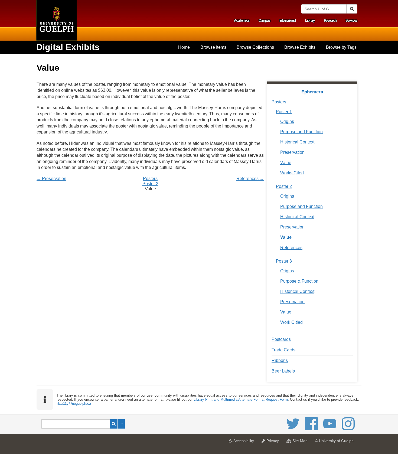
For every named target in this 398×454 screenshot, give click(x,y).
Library (310, 20)
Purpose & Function (299, 281)
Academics (241, 20)
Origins (287, 121)
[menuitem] (184, 47)
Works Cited (292, 173)
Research (330, 20)
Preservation (292, 152)
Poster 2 (150, 183)
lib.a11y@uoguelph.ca (74, 403)
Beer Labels (283, 371)
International (287, 20)
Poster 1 (284, 111)
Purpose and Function (301, 131)
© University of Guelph (334, 441)
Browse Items (213, 47)
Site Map (300, 442)
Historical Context (297, 142)
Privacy (273, 442)
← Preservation (51, 178)
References (291, 247)
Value (285, 162)
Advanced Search (121, 424)
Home (184, 47)
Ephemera (312, 91)
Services (351, 20)
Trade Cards (283, 350)
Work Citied (291, 322)
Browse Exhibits (299, 47)
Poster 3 (284, 261)
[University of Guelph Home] (56, 20)
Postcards (281, 339)
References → (250, 178)
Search (113, 424)
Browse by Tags (341, 47)
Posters (150, 178)
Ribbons (280, 360)
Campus (264, 20)
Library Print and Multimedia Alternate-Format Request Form (241, 399)
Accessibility (245, 442)
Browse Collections (255, 47)
